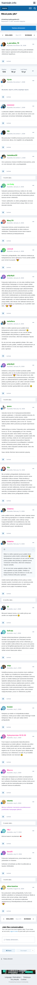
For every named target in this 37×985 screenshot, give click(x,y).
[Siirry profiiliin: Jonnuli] (4, 250)
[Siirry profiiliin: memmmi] (4, 106)
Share (9, 950)
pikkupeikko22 (14, 19)
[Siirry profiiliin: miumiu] (4, 802)
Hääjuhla (22, 21)
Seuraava (28, 35)
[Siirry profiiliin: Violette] (4, 510)
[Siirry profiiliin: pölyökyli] (4, 277)
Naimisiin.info (9, 2)
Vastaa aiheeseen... (12, 939)
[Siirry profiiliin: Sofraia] (4, 632)
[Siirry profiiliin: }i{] (4, 608)
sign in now (14, 931)
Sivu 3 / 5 (19, 35)
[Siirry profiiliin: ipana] (4, 407)
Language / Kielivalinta (12, 977)
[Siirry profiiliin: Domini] (4, 708)
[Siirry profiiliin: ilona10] (4, 853)
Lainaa (8, 61)
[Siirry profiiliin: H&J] (4, 831)
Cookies (23, 979)
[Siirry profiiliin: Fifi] (4, 132)
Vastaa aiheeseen (18, 28)
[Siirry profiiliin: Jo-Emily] (4, 186)
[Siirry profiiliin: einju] (4, 667)
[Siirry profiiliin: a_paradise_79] (4, 44)
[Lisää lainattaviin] (3, 61)
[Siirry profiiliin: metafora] (4, 323)
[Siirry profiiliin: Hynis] (4, 81)
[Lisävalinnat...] (33, 44)
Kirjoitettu (16, 45)
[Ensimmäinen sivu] (2, 35)
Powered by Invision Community (18, 982)
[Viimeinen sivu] (34, 35)
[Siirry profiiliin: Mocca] (4, 771)
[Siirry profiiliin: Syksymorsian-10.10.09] (4, 736)
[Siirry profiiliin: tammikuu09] (4, 157)
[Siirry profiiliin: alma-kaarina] (4, 887)
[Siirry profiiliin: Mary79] (4, 222)
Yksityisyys (27, 977)
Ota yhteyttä (15, 979)
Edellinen (8, 35)
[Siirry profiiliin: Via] (4, 469)
